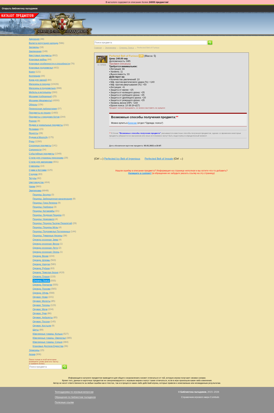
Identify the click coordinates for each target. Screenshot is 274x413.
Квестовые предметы (40, 55)
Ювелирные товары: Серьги (47, 342)
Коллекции (34, 76)
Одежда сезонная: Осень (46, 252)
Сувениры (34, 166)
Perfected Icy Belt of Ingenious (122, 158)
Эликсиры (34, 350)
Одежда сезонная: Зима (45, 239)
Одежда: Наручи (41, 264)
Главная (98, 48)
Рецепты (33, 133)
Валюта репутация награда (43, 43)
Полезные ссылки (64, 402)
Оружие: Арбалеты (43, 317)
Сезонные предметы (40, 145)
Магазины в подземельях (42, 88)
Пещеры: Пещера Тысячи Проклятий (52, 223)
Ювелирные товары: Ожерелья (49, 338)
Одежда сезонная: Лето (45, 248)
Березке (132, 123)
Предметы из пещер (40, 112)
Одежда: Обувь (40, 293)
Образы (33, 104)
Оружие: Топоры (41, 305)
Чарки (32, 186)
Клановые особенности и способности (49, 63)
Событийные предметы (41, 153)
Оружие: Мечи (40, 309)
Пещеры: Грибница (43, 207)
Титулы (33, 178)
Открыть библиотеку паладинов (19, 8)
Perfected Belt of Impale (159, 158)
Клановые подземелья (41, 67)
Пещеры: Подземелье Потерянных (51, 231)
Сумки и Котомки (38, 170)
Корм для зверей (38, 80)
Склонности (35, 149)
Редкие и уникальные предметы (46, 125)
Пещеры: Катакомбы (44, 211)
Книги (32, 72)
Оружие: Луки (40, 313)
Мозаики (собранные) (40, 96)
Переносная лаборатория (43, 108)
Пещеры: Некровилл (43, 219)
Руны (31, 141)
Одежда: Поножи (42, 289)
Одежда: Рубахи (41, 268)
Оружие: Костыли (42, 325)
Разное (33, 121)
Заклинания (35, 51)
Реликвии (34, 129)
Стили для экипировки (41, 162)
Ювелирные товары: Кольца (48, 334)
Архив (32, 354)
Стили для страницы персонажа (46, 158)
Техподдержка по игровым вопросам (74, 392)
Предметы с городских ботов (44, 117)
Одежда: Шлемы (41, 260)
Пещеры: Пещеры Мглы (45, 227)
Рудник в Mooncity (38, 137)
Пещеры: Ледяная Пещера (47, 215)
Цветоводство (36, 182)
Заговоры (34, 47)
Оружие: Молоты (42, 301)
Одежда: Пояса (126, 48)
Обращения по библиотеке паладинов (75, 397)
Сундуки (33, 174)
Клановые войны (38, 59)
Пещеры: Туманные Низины (47, 235)
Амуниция (34, 39)
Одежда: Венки (40, 256)
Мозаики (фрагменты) (40, 100)
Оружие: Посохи (41, 321)
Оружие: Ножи (40, 297)
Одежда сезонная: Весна (46, 244)
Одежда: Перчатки (42, 284)
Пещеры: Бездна (42, 194)
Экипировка (110, 48)
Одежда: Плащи (41, 276)
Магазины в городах (39, 84)
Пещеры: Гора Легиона (45, 203)
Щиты (36, 330)
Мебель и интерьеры (40, 92)
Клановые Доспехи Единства (48, 346)
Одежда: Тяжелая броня (45, 272)
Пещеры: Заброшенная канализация (52, 198)
